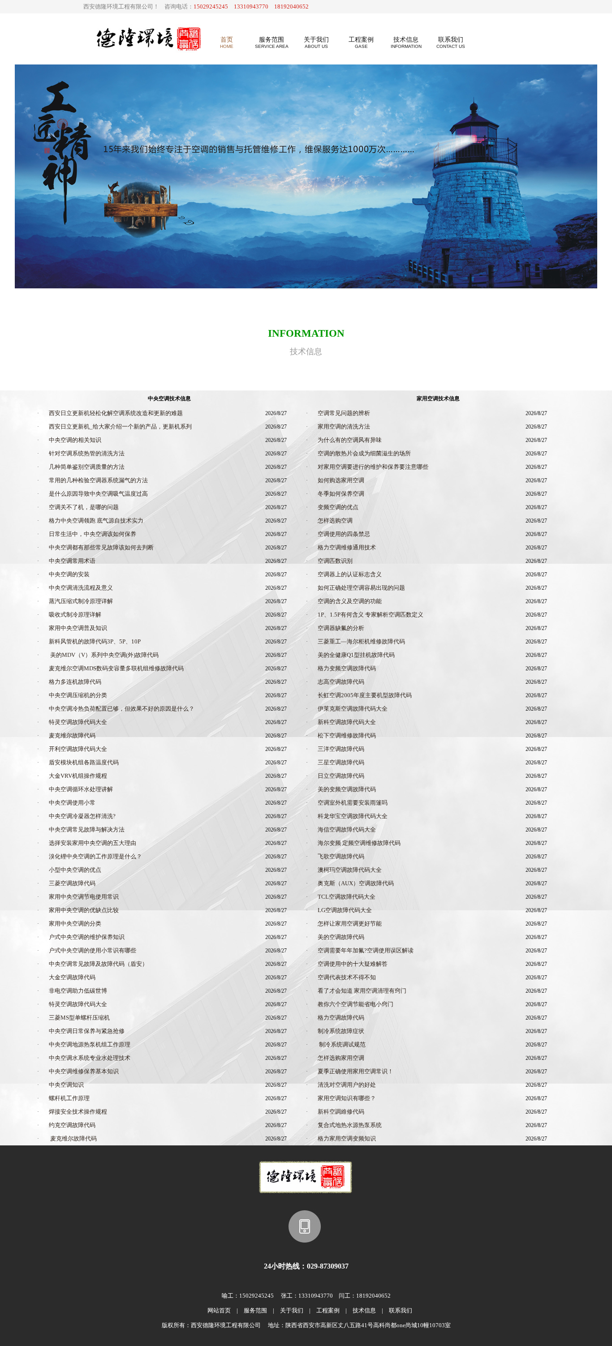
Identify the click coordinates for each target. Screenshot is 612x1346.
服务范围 (255, 1310)
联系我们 (400, 1310)
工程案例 (328, 1310)
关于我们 (291, 1310)
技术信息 (364, 1310)
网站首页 (219, 1310)
